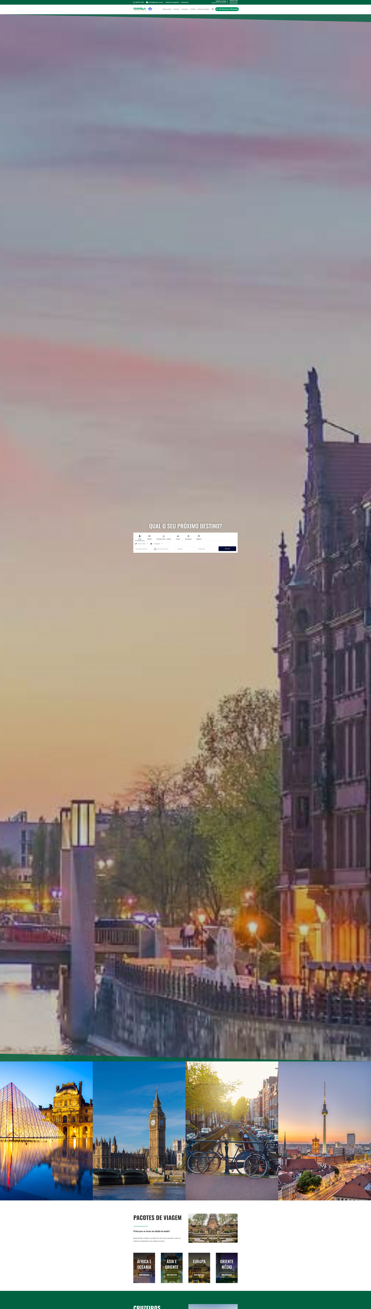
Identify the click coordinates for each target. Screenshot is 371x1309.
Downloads (184, 2)
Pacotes (176, 9)
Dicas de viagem (203, 9)
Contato (193, 9)
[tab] (140, 537)
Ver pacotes (144, 1274)
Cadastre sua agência (172, 2)
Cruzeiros (184, 9)
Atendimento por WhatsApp (228, 9)
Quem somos (167, 9)
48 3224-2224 (139, 2)
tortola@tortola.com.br (155, 2)
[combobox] (144, 549)
